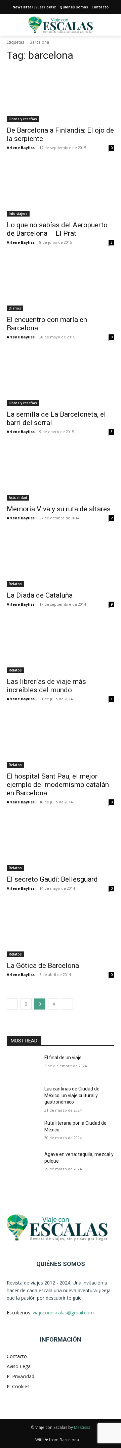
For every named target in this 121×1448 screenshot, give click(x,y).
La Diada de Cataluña (40, 595)
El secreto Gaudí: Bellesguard (52, 879)
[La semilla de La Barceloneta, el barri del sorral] (60, 379)
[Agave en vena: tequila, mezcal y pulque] (23, 1162)
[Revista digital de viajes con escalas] (60, 25)
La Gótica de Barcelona (43, 966)
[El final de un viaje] (23, 1066)
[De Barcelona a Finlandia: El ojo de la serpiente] (60, 95)
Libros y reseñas (23, 118)
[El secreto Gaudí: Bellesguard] (60, 844)
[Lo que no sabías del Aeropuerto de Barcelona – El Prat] (60, 190)
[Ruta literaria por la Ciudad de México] (23, 1131)
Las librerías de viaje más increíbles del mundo (46, 686)
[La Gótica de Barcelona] (60, 930)
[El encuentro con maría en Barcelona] (60, 284)
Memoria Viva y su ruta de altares (59, 509)
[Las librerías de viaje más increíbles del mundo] (60, 646)
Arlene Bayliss (21, 147)
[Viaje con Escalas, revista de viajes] (60, 1227)
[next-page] (67, 1004)
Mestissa (82, 1427)
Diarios (15, 308)
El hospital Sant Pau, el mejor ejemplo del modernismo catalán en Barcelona (58, 784)
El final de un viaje (63, 1057)
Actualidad (18, 497)
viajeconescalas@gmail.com (63, 1312)
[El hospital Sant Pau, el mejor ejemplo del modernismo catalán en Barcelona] (60, 741)
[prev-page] (12, 1004)
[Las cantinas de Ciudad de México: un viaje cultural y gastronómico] (23, 1097)
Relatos (15, 583)
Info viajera (18, 213)
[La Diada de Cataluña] (60, 560)
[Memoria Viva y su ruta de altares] (60, 474)
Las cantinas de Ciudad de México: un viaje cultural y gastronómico (71, 1095)
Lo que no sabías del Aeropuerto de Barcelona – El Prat (57, 229)
